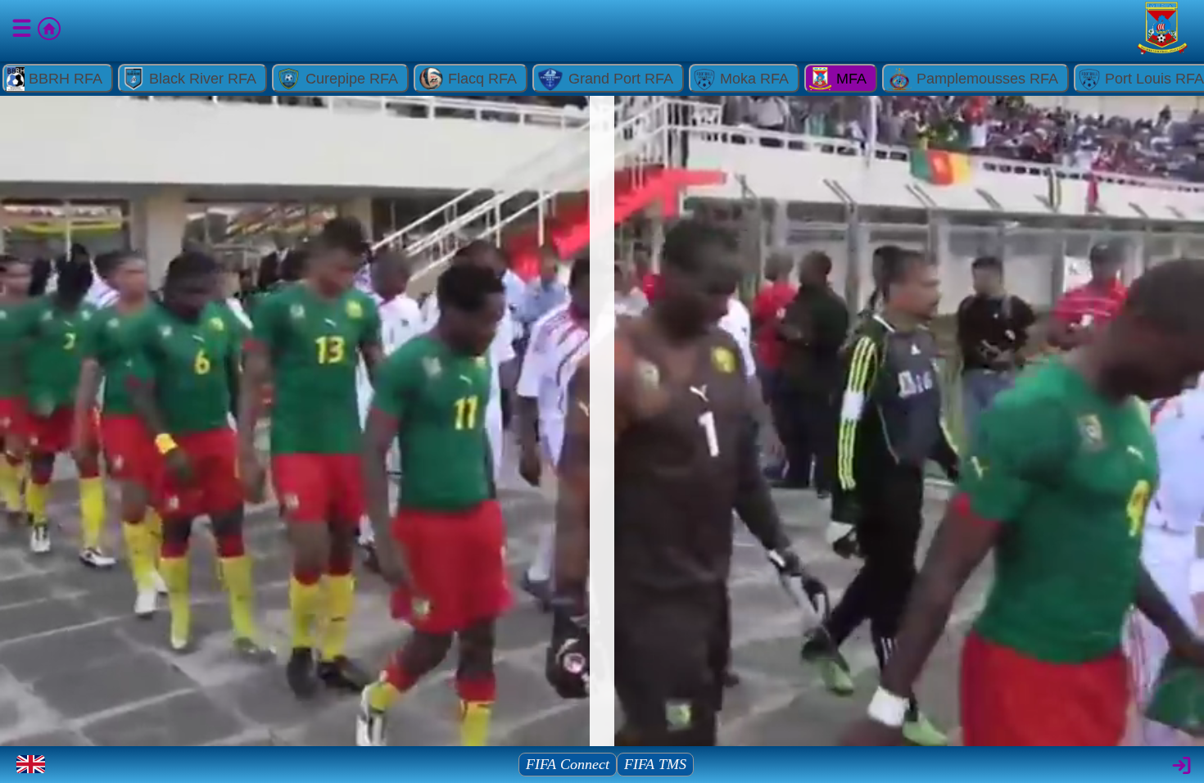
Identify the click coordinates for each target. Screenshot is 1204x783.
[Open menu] (23, 31)
